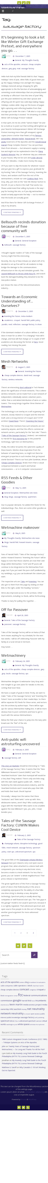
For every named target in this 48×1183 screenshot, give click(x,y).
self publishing (39, 999)
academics (8, 315)
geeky (3, 139)
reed (10, 319)
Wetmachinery (13, 644)
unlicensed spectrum (23, 833)
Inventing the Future (12, 312)
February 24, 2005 (22, 649)
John (3, 1028)
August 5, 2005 (24, 361)
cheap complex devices (13, 368)
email (16, 977)
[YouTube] (19, 3)
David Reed (13, 413)
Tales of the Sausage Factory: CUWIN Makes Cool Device (20, 809)
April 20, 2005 (22, 604)
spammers (32, 488)
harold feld (25, 315)
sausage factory (27, 66)
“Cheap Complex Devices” (11, 455)
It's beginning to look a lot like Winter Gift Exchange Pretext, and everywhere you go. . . (23, 44)
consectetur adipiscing (34, 1073)
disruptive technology (28, 826)
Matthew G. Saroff (9, 1049)
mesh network (12, 830)
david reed (28, 368)
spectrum (5, 1002)
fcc (20, 976)
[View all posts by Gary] (11, 234)
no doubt (27, 995)
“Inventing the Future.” (35, 413)
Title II (17, 1002)
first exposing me (20, 431)
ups (26, 660)
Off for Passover (14, 599)
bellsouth (8, 241)
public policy (35, 315)
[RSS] (28, 3)
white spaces (24, 1005)
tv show (38, 319)
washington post (11, 1006)
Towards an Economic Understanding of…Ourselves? (19, 297)
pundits (5, 319)
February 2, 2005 (24, 819)
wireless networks (15, 372)
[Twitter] (24, 3)
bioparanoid (30, 136)
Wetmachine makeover (20, 518)
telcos (12, 1002)
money (24, 991)
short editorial (25, 379)
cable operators (19, 967)
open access (35, 995)
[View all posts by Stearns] (14, 307)
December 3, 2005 (25, 307)
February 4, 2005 (22, 735)
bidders (22, 964)
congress (33, 971)
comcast (24, 971)
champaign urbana (11, 826)
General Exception (29, 237)
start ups (10, 833)
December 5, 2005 (22, 234)
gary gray (12, 66)
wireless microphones (37, 1006)
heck (33, 982)
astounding (5, 136)
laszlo (8, 660)
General (18, 59)
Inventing (33, 571)
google (17, 981)
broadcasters (41, 964)
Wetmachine (12, 7)
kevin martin (16, 986)
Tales (23, 571)
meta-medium (26, 312)
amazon (24, 63)
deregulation (9, 977)
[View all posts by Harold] (13, 604)
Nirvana (23, 1081)
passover (8, 613)
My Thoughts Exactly (30, 59)
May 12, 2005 (20, 480)
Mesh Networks (14, 356)
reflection (17, 319)
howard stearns (25, 532)
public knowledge (13, 999)
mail (18, 66)
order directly (36, 155)
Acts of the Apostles (29, 1024)
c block (29, 967)
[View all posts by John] (11, 56)
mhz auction (15, 990)
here (36, 336)
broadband (32, 964)
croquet (17, 315)
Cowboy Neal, (32, 176)
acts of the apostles (12, 63)
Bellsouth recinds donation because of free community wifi (23, 224)
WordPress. (32, 1081)
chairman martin (38, 967)
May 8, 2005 (20, 524)
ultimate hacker (17, 136)
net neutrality (36, 990)
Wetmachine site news (28, 484)
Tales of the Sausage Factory (23, 609)
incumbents (40, 982)
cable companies (7, 967)
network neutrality (12, 995)
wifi (19, 742)
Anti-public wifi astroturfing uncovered (20, 727)
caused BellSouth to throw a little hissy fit (18, 270)
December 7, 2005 (22, 56)
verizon (39, 1002)
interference (5, 986)
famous (38, 133)
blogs (11, 488)
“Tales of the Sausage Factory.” (14, 427)
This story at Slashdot (10, 750)
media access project (32, 986)
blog (6, 488)
